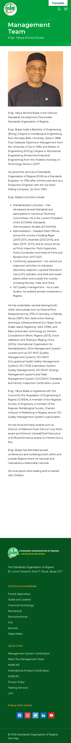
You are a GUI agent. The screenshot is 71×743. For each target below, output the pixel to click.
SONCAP (13, 676)
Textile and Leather (19, 599)
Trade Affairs (15, 633)
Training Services (18, 687)
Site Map (13, 738)
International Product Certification (28, 670)
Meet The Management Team (26, 659)
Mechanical (15, 611)
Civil (10, 622)
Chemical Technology (21, 605)
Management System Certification (29, 653)
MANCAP (13, 664)
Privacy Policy (16, 682)
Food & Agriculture (19, 594)
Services (13, 628)
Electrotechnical (17, 616)
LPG (10, 693)
